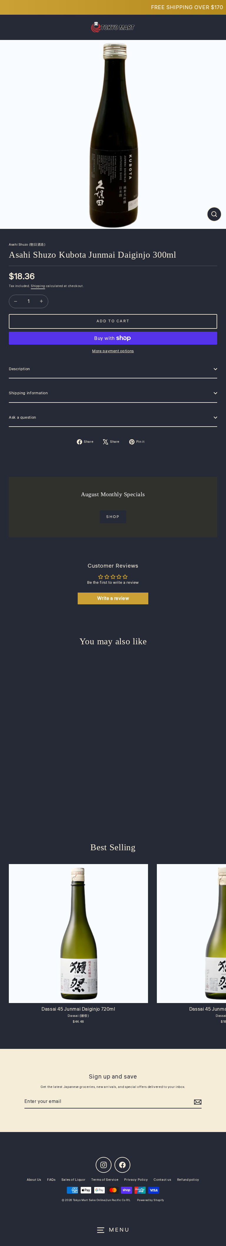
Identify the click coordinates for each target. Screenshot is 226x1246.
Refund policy (188, 1180)
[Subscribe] (198, 1102)
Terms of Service (104, 1180)
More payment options (113, 351)
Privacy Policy (136, 1180)
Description (19, 369)
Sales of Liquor (74, 1180)
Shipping (38, 286)
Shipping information (28, 393)
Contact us (162, 1180)
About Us (34, 1180)
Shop (112, 516)
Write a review (113, 598)
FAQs (51, 1180)
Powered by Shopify (150, 1200)
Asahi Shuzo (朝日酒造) (27, 244)
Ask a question (22, 417)
